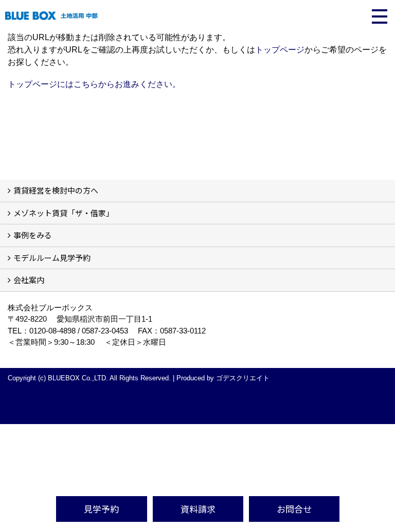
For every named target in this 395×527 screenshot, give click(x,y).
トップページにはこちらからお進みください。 (94, 84)
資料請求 (198, 508)
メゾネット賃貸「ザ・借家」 (63, 212)
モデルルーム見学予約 (52, 257)
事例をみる (32, 235)
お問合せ (294, 508)
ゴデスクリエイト (243, 378)
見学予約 (101, 508)
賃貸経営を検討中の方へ (55, 190)
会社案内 (28, 279)
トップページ (279, 49)
